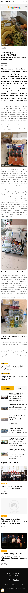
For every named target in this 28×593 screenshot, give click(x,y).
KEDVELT (20, 388)
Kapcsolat (9, 573)
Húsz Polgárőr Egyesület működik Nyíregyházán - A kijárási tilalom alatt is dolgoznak (12, 367)
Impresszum (17, 573)
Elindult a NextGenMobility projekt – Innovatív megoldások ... (18, 451)
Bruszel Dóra (4, 63)
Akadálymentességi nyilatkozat (11, 584)
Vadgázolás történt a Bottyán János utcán (17, 416)
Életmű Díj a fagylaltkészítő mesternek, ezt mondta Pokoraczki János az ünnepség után (14, 557)
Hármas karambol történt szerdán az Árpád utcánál (16, 427)
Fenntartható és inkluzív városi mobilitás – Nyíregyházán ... (17, 439)
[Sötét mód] (26, 2)
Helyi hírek (4, 483)
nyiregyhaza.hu (4, 493)
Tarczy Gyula (4, 527)
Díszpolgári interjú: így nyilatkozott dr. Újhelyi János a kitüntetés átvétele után (14, 521)
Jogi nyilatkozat (13, 575)
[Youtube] (13, 2)
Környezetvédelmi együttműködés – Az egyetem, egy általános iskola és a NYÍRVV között (14, 377)
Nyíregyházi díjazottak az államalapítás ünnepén (16, 394)
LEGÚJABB (7, 388)
